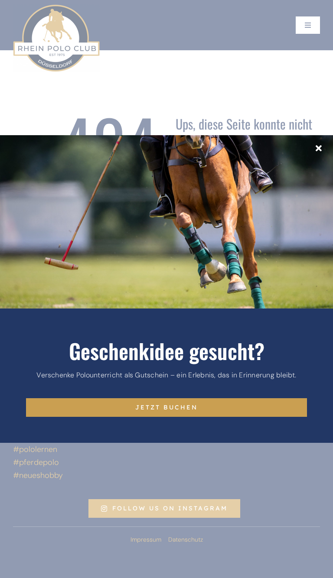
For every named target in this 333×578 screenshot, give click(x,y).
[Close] (318, 148)
